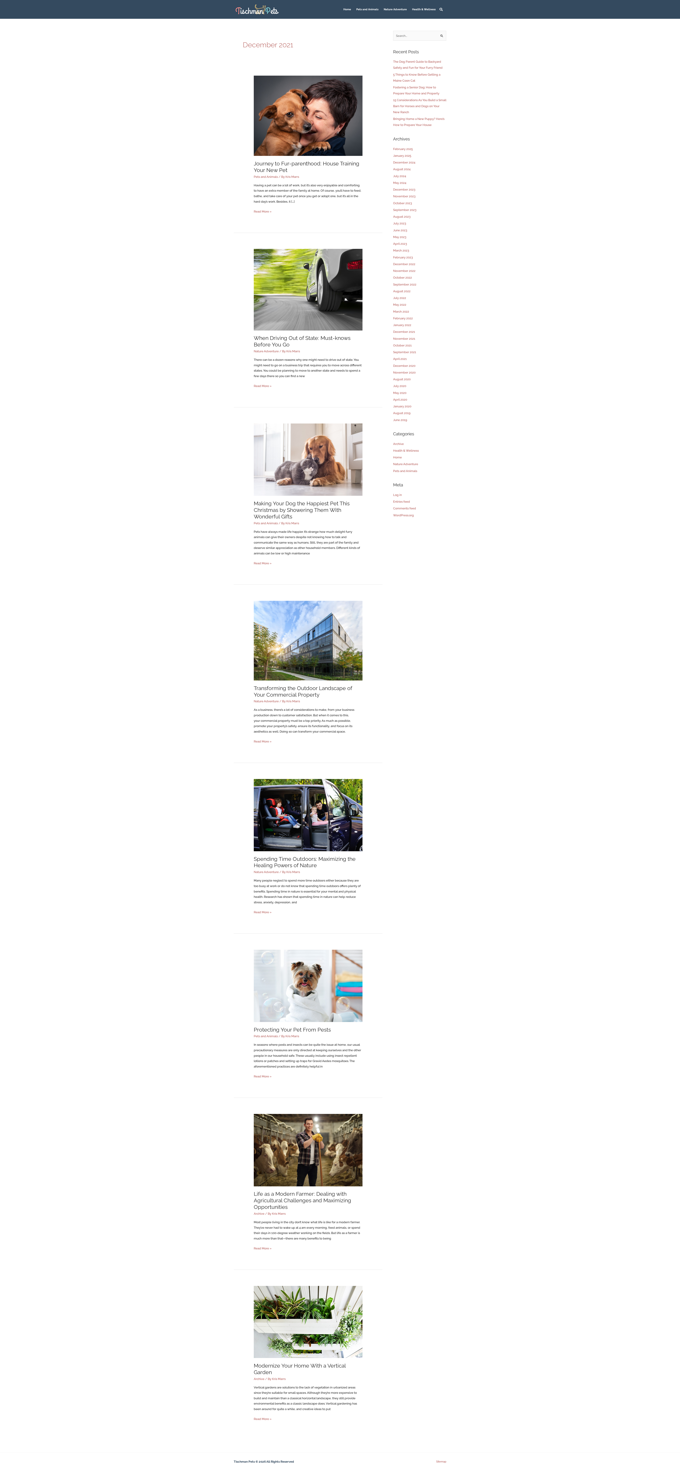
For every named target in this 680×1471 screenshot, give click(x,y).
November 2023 (404, 196)
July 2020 (399, 386)
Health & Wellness (424, 9)
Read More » (262, 211)
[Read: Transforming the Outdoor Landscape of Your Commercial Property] (308, 640)
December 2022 (404, 264)
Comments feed (404, 508)
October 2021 (402, 345)
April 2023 (400, 243)
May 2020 (399, 393)
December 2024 (404, 162)
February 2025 (403, 149)
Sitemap (441, 1461)
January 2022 (402, 325)
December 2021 (404, 332)
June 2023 (400, 230)
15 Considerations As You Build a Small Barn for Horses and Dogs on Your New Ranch (419, 106)
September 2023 (404, 210)
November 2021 (404, 338)
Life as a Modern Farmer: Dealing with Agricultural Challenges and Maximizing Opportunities (302, 1200)
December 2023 (404, 189)
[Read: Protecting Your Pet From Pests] (308, 985)
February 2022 (403, 318)
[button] (441, 9)
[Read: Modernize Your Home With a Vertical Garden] (308, 1321)
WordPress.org (403, 515)
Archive (259, 1213)
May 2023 (399, 237)
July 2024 (399, 176)
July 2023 (399, 223)
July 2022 (399, 298)
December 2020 (404, 366)
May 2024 (399, 183)
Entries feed (401, 501)
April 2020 (400, 399)
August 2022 (401, 291)
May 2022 (399, 304)
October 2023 (402, 203)
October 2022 (402, 277)
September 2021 (404, 352)
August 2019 (401, 413)
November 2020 (404, 372)
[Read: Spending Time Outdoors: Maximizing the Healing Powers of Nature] (308, 815)
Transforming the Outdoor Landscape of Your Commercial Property (303, 691)
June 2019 (400, 420)
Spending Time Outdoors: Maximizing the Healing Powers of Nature (305, 862)
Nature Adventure (395, 9)
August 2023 (401, 216)
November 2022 (404, 271)
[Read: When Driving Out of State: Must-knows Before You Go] (308, 289)
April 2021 (400, 359)
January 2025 (402, 155)
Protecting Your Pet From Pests (292, 1030)
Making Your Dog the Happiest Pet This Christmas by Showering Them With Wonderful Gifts (302, 510)
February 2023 (403, 257)
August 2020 (402, 379)
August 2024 (401, 169)
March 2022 (401, 311)
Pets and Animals (367, 9)
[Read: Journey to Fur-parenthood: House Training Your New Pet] (308, 115)
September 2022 (404, 284)
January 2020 (402, 406)
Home (347, 9)
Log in (397, 495)
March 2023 (401, 250)
